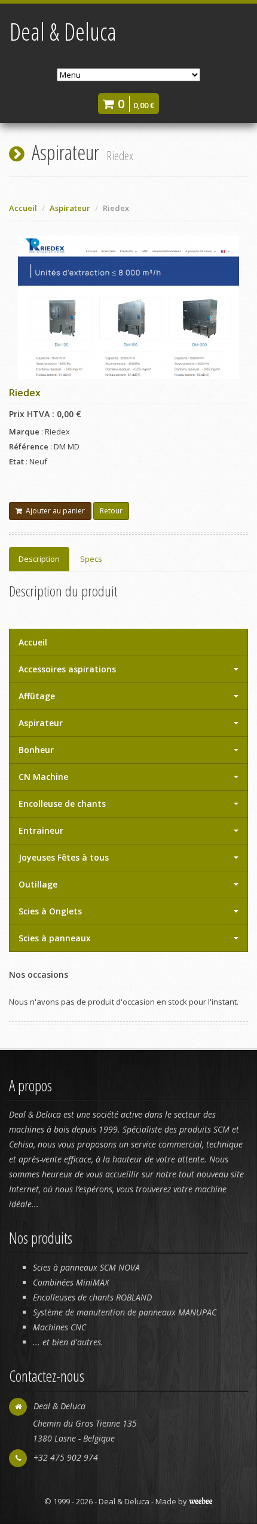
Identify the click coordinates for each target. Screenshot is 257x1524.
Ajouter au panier (53, 511)
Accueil (23, 208)
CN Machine (43, 776)
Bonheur (36, 749)
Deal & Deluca (63, 31)
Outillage (38, 884)
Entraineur (41, 830)
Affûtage (37, 696)
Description (39, 558)
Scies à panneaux (55, 938)
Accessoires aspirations (67, 669)
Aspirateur (41, 723)
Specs (91, 558)
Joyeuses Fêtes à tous (64, 857)
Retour (111, 511)
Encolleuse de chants (62, 803)
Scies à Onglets (50, 911)
